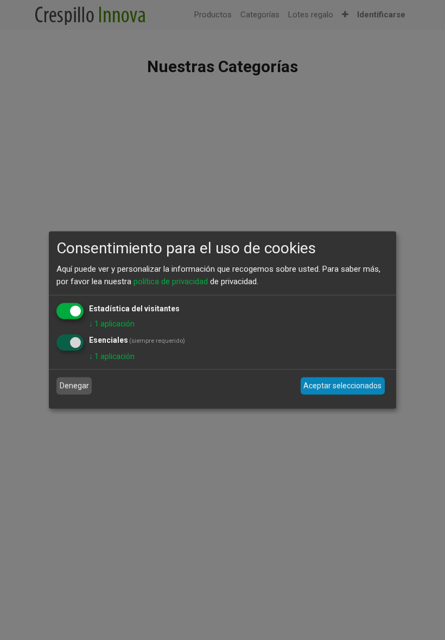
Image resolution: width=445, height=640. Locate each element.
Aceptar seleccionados (342, 385)
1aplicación (112, 323)
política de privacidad (171, 281)
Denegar (74, 385)
